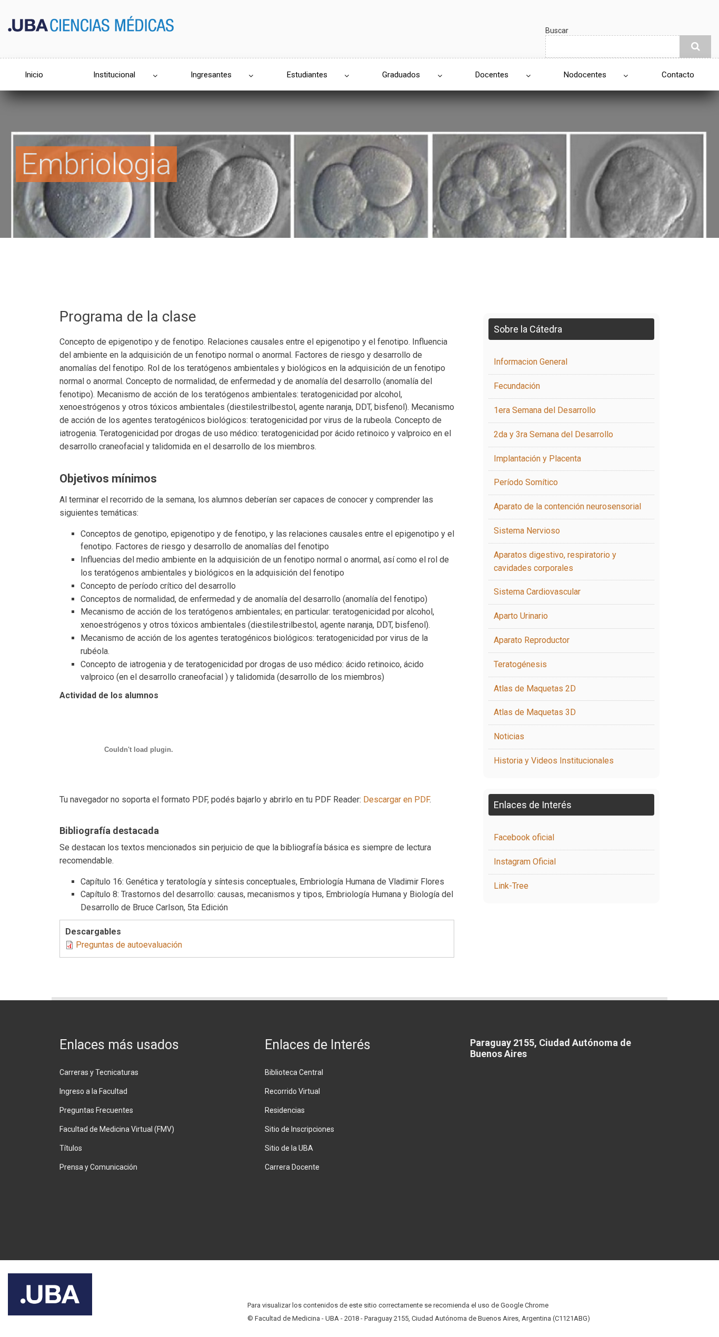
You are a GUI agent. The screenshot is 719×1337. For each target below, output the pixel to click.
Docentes (491, 74)
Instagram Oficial (525, 862)
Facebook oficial (524, 837)
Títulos (70, 1148)
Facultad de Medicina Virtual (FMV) (116, 1129)
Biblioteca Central (294, 1072)
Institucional (114, 74)
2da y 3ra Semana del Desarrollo (553, 434)
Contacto (678, 74)
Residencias (285, 1110)
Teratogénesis (520, 664)
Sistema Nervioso (527, 531)
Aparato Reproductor (532, 640)
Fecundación (517, 386)
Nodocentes (585, 74)
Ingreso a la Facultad (93, 1091)
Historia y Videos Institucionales (554, 761)
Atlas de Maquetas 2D (535, 688)
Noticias (509, 736)
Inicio (34, 74)
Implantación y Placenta (537, 459)
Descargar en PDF (396, 800)
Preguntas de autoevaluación (129, 945)
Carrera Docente (292, 1167)
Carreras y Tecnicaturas (98, 1072)
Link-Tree (511, 886)
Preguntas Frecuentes (96, 1110)
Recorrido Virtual (292, 1091)
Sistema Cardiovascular (537, 592)
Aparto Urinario (521, 616)
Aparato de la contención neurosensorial (567, 506)
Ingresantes (211, 74)
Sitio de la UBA (289, 1148)
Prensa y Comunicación (98, 1167)
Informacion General (530, 362)
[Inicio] (91, 23)
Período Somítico (526, 482)
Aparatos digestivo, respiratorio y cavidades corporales (555, 561)
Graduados (401, 74)
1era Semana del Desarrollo (545, 410)
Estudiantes (307, 74)
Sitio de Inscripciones (299, 1129)
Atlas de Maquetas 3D (535, 712)
